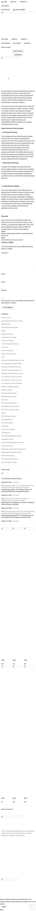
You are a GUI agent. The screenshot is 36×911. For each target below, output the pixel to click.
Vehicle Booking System (10, 842)
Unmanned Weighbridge (10, 848)
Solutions (6, 868)
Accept (4, 906)
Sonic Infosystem (29, 893)
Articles (5, 871)
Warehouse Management (10, 854)
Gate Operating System (10, 845)
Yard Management (8, 851)
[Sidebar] (2, 896)
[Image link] (12, 822)
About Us (6, 862)
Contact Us (6, 865)
